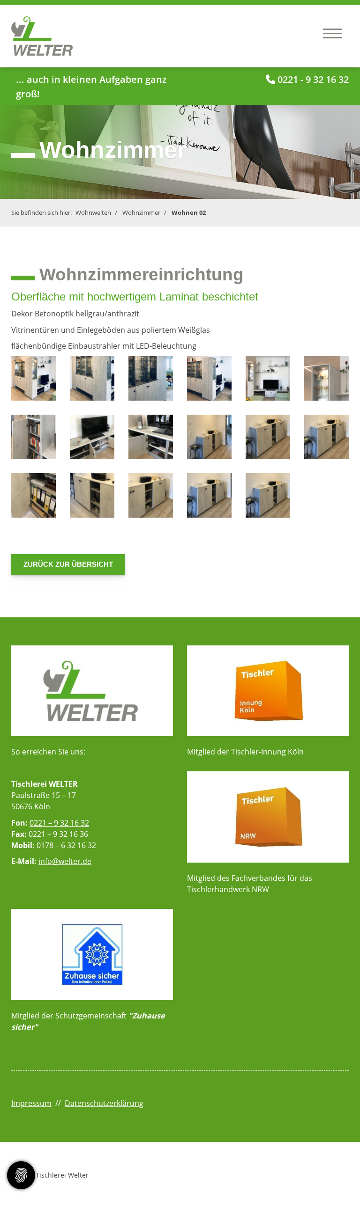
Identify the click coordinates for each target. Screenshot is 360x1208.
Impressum (31, 1103)
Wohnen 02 (189, 212)
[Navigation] (332, 33)
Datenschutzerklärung (104, 1103)
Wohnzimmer (141, 212)
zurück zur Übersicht (68, 564)
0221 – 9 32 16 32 (59, 823)
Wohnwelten (93, 212)
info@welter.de (64, 861)
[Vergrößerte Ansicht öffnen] (33, 378)
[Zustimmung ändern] (21, 1175)
